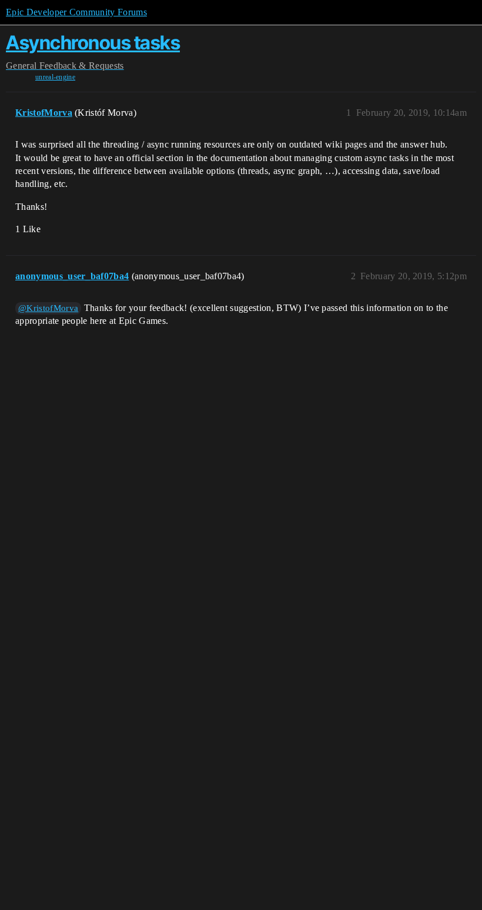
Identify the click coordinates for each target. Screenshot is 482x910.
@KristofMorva (48, 308)
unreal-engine (55, 77)
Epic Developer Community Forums (76, 12)
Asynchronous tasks (93, 42)
